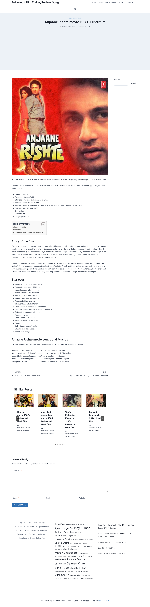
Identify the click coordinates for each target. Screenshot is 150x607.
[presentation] (24, 400)
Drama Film (77, 18)
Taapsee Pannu (59, 578)
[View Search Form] (75, 9)
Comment (17, 470)
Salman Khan (76, 563)
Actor (27, 530)
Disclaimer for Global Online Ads (31, 538)
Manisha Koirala (70, 549)
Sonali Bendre (71, 571)
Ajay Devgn (62, 528)
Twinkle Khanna (74, 578)
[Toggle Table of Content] (42, 224)
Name (16, 498)
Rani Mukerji (60, 559)
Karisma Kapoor (86, 546)
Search (117, 80)
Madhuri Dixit (58, 549)
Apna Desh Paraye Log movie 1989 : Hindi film (89, 374)
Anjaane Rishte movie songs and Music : (29, 232)
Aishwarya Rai (70, 524)
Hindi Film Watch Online (24, 527)
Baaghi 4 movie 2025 (107, 548)
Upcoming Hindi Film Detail (35, 523)
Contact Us (132, 2)
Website (82, 498)
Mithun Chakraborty (66, 552)
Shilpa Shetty (59, 571)
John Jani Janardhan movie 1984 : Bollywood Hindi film (47, 418)
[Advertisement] (75, 56)
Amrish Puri (78, 532)
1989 (70, 18)
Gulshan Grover (79, 539)
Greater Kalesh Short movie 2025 (112, 542)
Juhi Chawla (60, 546)
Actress (19, 530)
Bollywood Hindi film (68, 27)
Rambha (89, 556)
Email (48, 498)
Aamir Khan (60, 524)
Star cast (17, 230)
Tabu (66, 578)
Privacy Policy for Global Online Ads (31, 534)
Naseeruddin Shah (60, 556)
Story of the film (20, 227)
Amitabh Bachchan (64, 532)
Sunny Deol (75, 575)
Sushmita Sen (86, 575)
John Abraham (83, 543)
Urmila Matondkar (86, 578)
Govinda (69, 539)
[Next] (102, 418)
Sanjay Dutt (62, 567)
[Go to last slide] (17, 418)
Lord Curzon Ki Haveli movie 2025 (112, 553)
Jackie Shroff (62, 542)
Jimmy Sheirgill (74, 543)
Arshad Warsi (81, 536)
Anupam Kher (72, 536)
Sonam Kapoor (83, 571)
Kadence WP (103, 601)
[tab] (55, 444)
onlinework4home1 (95, 427)
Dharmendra (59, 539)
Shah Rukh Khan (78, 568)
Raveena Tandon (76, 559)
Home (94, 2)
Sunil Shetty (62, 574)
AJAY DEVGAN (80, 524)
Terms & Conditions (39, 530)
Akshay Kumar (80, 528)
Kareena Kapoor (75, 546)
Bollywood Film (42, 527)
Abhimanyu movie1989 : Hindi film (26, 374)
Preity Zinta (82, 556)
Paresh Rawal (72, 556)
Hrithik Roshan (89, 539)
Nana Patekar (83, 553)
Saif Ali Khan (60, 564)
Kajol (68, 546)
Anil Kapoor (60, 535)
